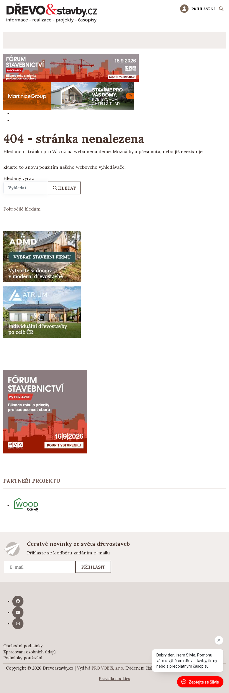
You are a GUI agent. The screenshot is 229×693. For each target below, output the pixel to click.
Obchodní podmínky (23, 645)
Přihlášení (203, 8)
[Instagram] (17, 623)
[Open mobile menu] (11, 40)
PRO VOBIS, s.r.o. (108, 668)
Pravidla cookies (114, 678)
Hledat (67, 188)
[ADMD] (42, 256)
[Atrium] (42, 312)
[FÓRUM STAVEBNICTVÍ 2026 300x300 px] (45, 411)
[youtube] (17, 612)
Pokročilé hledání (21, 209)
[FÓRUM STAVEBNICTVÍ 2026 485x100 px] (71, 67)
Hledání (221, 9)
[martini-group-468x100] (68, 95)
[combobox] (25, 188)
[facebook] (17, 601)
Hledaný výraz (18, 178)
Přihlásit (93, 567)
